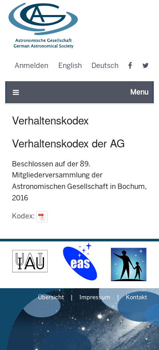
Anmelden (31, 66)
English (70, 66)
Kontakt (136, 298)
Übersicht (51, 298)
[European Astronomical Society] (79, 261)
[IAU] (30, 261)
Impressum (95, 298)
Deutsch (104, 66)
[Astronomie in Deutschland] (129, 261)
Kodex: (24, 216)
